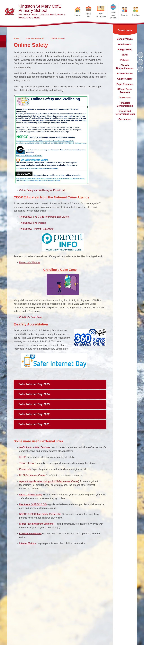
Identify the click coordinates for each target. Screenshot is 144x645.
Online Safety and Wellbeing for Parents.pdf (42, 190)
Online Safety (58, 38)
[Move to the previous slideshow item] (140, 62)
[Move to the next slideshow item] (140, 69)
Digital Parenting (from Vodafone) (36, 523)
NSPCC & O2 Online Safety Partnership (40, 514)
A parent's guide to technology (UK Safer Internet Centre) (49, 481)
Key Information (34, 38)
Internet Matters (27, 543)
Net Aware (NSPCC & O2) (33, 504)
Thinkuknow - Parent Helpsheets (36, 229)
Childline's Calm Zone (30, 317)
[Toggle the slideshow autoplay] (140, 55)
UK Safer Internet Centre (32, 475)
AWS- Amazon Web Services (34, 447)
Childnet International (30, 533)
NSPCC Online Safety (30, 494)
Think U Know (26, 463)
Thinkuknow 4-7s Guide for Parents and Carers (44, 216)
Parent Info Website (29, 262)
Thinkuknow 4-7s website (32, 223)
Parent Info (25, 469)
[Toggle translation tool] (3, 44)
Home (16, 38)
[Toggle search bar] (3, 38)
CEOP (22, 457)
